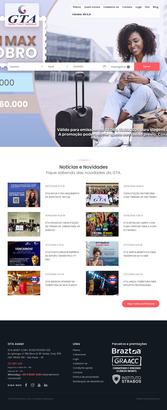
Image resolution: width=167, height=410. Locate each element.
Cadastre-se (111, 7)
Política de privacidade (86, 376)
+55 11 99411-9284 (32, 374)
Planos (77, 7)
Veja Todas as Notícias (140, 303)
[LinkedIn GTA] (46, 385)
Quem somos (92, 7)
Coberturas (79, 354)
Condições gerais (83, 368)
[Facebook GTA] (26, 385)
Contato (127, 7)
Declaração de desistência (88, 381)
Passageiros (120, 66)
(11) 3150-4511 (15, 363)
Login (139, 7)
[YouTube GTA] (40, 385)
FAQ (147, 7)
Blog (155, 7)
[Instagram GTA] (33, 385)
